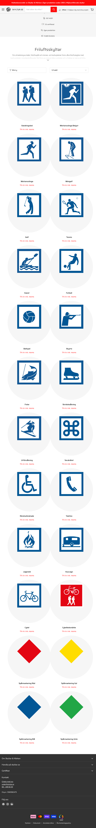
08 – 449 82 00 (7, 787)
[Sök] (54, 9)
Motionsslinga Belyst (69, 125)
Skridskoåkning (69, 404)
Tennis (69, 237)
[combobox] (38, 9)
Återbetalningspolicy (64, 823)
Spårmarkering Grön (69, 739)
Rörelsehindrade (27, 516)
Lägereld (27, 571)
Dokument (36, 823)
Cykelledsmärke (69, 627)
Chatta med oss (7, 782)
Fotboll (69, 292)
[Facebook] (3, 804)
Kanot (27, 292)
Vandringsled (27, 125)
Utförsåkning (27, 460)
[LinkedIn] (11, 804)
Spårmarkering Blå (27, 739)
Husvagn (69, 571)
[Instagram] (7, 804)
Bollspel (27, 348)
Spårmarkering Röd (27, 683)
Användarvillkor (48, 823)
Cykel (27, 627)
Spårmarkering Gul (69, 683)
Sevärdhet (69, 460)
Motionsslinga (27, 181)
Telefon (69, 516)
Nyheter (28, 823)
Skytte (69, 348)
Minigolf (69, 181)
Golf (27, 237)
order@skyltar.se (8, 784)
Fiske (27, 404)
